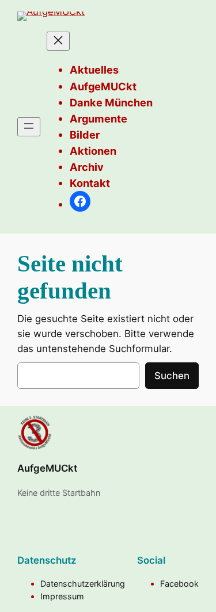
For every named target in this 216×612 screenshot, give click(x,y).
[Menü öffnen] (28, 126)
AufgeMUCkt (47, 468)
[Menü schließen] (58, 41)
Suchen (172, 375)
